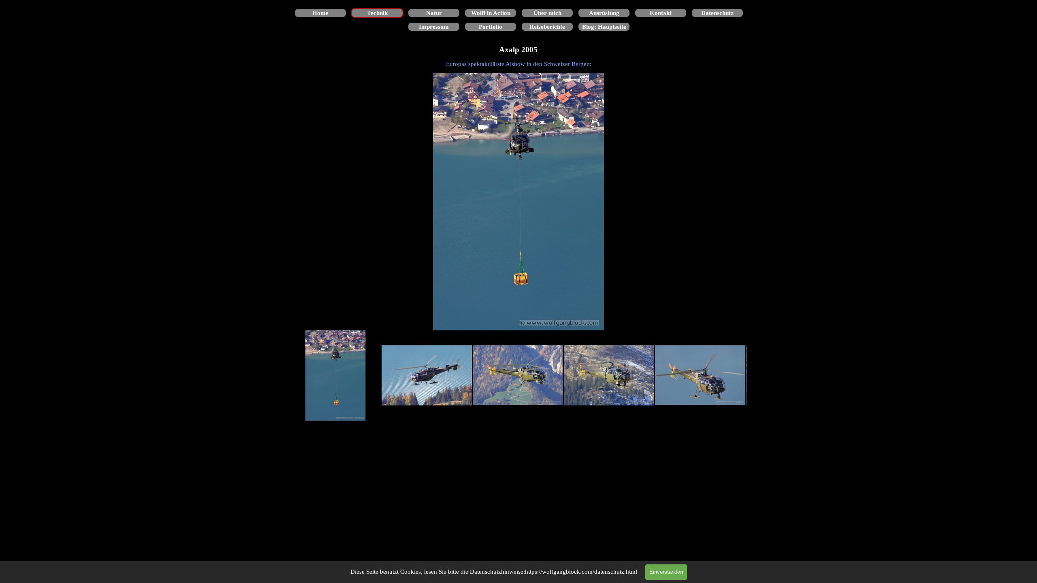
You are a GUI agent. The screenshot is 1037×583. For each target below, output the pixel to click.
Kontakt (661, 13)
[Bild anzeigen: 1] (335, 375)
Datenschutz (717, 13)
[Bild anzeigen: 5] (700, 375)
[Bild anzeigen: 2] (426, 375)
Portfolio (490, 26)
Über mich (547, 13)
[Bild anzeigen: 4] (609, 375)
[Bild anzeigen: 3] (517, 375)
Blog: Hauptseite (604, 26)
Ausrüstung (604, 13)
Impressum (434, 26)
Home (320, 13)
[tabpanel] (518, 64)
